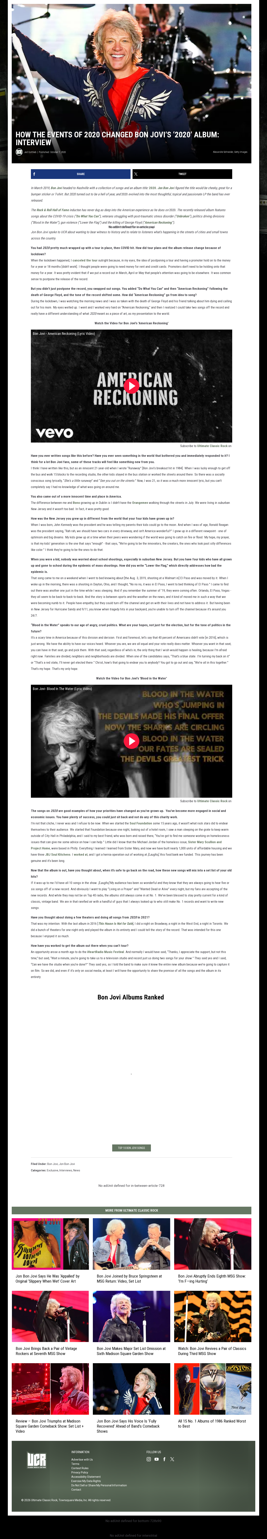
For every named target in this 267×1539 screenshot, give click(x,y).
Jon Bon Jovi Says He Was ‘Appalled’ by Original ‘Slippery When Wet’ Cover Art (48, 1279)
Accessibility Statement (86, 1476)
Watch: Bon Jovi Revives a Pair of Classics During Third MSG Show (212, 1351)
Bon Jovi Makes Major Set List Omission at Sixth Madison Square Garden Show (131, 1351)
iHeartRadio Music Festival (105, 952)
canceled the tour (85, 260)
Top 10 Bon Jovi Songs (131, 1148)
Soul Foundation (141, 823)
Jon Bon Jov (166, 188)
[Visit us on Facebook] (166, 1459)
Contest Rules (80, 1468)
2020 (152, 188)
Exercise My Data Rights (86, 1481)
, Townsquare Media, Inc (72, 1500)
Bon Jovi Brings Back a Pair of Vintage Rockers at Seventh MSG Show (46, 1351)
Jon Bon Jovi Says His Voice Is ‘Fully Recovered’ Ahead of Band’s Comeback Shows (128, 1426)
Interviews (65, 1170)
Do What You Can (87, 216)
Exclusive (52, 1170)
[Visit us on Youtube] (158, 1459)
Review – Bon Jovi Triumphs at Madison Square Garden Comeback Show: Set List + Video (50, 1426)
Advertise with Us (82, 1459)
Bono (76, 503)
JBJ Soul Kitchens (57, 854)
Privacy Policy (79, 1472)
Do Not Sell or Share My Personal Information (99, 1485)
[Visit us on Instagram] (150, 1459)
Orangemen (139, 503)
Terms (75, 1463)
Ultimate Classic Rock (212, 446)
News (76, 1170)
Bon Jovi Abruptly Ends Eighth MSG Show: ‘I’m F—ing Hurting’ (212, 1279)
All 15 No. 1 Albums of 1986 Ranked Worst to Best (212, 1424)
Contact (76, 1489)
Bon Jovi (57, 188)
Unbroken (183, 216)
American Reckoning (158, 222)
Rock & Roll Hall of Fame (53, 210)
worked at (81, 854)
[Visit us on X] (174, 1459)
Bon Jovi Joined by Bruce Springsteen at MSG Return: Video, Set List (129, 1279)
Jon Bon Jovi (67, 1164)
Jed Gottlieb (30, 152)
